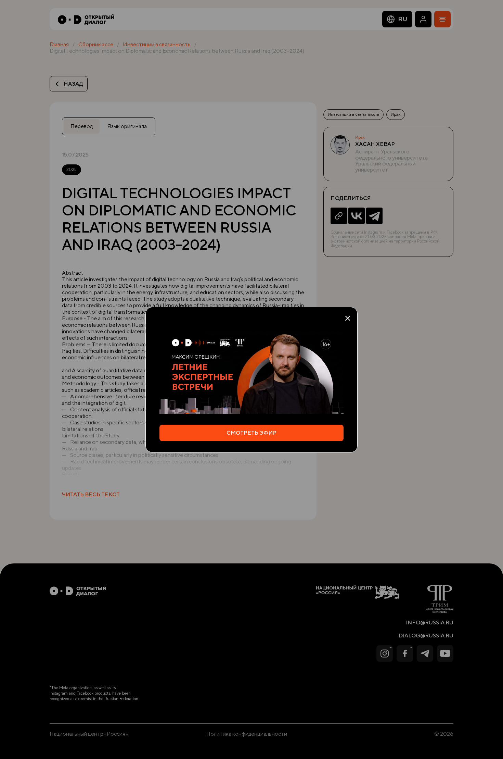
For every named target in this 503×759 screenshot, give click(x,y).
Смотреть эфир (251, 433)
